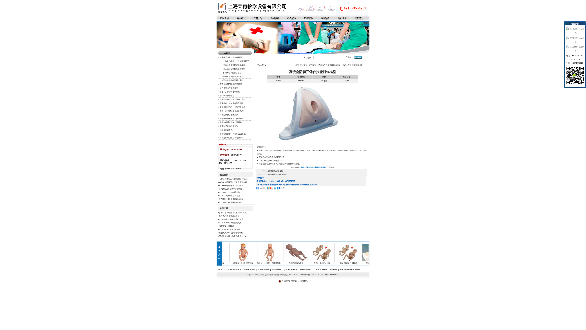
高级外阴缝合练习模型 (277, 174)
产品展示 (313, 65)
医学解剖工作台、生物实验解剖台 (233, 107)
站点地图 (307, 275)
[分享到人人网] (278, 188)
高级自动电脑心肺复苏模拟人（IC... (233, 236)
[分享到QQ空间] (268, 188)
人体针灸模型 (291, 269)
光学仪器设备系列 (227, 130)
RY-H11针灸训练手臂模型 (229, 196)
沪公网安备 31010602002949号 (294, 281)
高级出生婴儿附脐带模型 (236, 263)
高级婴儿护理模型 (275, 171)
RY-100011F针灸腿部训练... (230, 192)
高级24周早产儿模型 (341, 263)
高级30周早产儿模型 (315, 263)
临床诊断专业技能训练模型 (234, 65)
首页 (305, 65)
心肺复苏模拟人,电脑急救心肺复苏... (233, 179)
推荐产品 (224, 208)
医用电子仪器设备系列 (229, 126)
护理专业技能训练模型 (232, 73)
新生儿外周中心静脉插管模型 (231, 233)
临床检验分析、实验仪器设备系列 (233, 134)
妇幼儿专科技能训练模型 (233, 76)
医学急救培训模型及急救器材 (232, 138)
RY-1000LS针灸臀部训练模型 (231, 199)
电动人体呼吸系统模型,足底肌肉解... (233, 182)
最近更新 (224, 174)
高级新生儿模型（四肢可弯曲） (262, 263)
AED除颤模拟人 (306, 269)
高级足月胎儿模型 (288, 263)
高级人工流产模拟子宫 (367, 263)
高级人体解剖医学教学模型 (231, 84)
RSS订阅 (315, 275)
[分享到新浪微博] (271, 188)
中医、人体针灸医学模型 (230, 92)
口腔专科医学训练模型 (229, 88)
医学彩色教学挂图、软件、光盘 (232, 99)
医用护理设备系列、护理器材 (232, 118)
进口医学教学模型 (227, 96)
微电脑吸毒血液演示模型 (350, 269)
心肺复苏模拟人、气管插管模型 (236, 61)
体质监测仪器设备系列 (229, 115)
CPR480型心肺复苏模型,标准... (232, 219)
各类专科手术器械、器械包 (231, 122)
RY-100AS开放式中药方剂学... (231, 189)
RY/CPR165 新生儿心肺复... (230, 229)
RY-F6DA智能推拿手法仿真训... (232, 186)
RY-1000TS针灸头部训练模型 (231, 202)
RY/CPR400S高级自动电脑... (231, 223)
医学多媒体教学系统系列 (233, 80)
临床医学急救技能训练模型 (231, 57)
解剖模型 (333, 269)
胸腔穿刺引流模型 (226, 226)
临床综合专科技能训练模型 (234, 69)
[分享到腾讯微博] (275, 188)
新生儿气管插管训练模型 (229, 216)
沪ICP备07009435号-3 (330, 275)
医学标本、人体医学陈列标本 (232, 103)
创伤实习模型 (321, 269)
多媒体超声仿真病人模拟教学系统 (233, 213)
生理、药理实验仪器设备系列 (232, 111)
